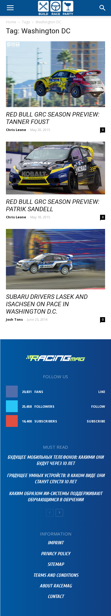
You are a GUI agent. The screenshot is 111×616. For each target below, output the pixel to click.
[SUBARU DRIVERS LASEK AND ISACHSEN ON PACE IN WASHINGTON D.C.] (55, 259)
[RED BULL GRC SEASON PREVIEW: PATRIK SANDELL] (55, 168)
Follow (98, 406)
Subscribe (96, 421)
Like (101, 391)
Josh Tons (14, 319)
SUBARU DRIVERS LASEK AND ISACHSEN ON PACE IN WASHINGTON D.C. (47, 304)
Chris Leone (16, 129)
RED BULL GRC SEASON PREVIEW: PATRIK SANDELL (52, 205)
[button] (102, 8)
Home (11, 21)
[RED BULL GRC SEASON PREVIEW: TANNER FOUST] (55, 74)
